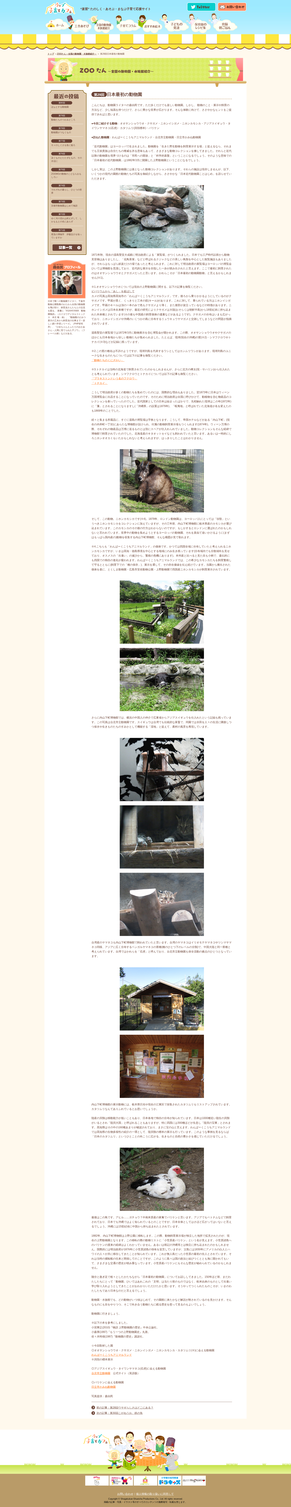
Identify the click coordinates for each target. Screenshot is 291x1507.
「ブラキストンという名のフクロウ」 (114, 378)
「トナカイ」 (99, 383)
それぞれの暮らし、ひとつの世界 (66, 189)
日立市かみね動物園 (103, 1386)
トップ (50, 54)
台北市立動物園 (100, 1373)
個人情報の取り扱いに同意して (155, 1494)
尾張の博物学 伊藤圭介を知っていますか (66, 234)
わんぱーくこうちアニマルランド (111, 1354)
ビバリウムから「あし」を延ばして (113, 291)
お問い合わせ (125, 1494)
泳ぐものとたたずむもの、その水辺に (66, 157)
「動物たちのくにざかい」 (107, 360)
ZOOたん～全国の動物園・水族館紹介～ (77, 54)
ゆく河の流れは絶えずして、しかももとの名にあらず (66, 218)
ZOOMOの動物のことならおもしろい (66, 173)
